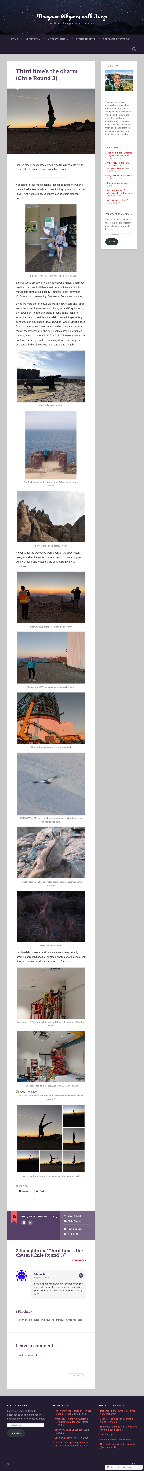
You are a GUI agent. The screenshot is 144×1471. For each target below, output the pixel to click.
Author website (30, 1222)
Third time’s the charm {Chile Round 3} (47, 74)
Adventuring (57, 39)
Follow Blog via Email (118, 214)
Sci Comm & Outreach (117, 39)
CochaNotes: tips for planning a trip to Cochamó (119, 191)
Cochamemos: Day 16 (117, 200)
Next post (73, 1234)
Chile (70, 1221)
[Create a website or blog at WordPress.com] (8, 1464)
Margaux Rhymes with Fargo (72, 16)
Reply (81, 1275)
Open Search (134, 49)
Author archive (23, 1222)
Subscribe (16, 1433)
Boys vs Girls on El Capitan (119, 175)
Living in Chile (85, 39)
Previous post (75, 1229)
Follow (112, 241)
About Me (31, 39)
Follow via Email (18, 1405)
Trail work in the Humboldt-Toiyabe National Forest (119, 154)
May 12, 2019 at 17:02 (45, 1277)
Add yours (79, 1260)
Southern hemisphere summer (116, 1439)
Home (14, 39)
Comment (76, 1375)
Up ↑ (134, 1464)
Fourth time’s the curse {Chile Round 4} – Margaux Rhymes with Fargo (50, 1320)
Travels (78, 1221)
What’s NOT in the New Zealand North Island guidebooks (118, 166)
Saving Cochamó (115, 183)
